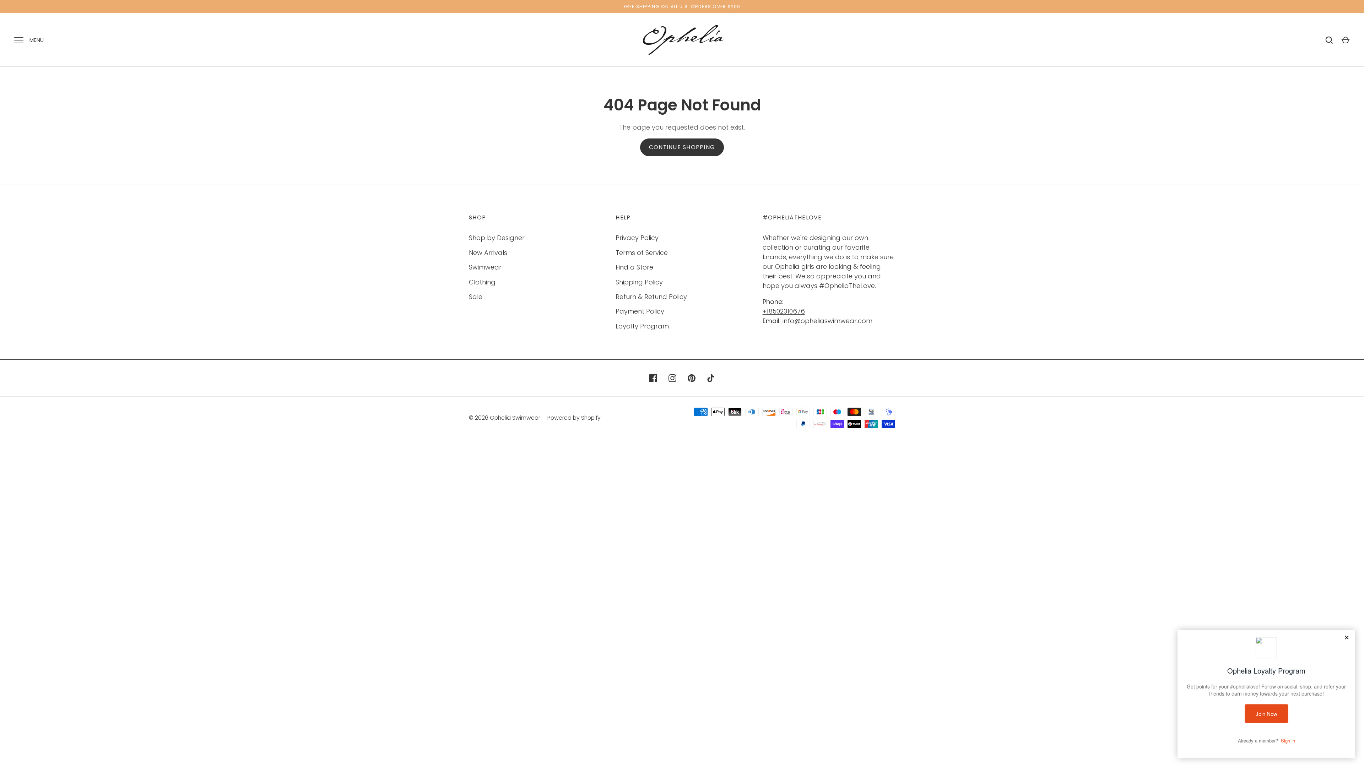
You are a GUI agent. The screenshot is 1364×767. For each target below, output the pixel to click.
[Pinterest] (691, 378)
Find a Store (634, 267)
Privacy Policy (637, 237)
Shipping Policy (639, 282)
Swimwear (485, 267)
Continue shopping (682, 147)
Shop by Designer (497, 237)
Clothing (482, 282)
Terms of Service (642, 252)
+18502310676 (784, 311)
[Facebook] (653, 378)
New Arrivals (488, 252)
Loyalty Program (642, 326)
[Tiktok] (711, 378)
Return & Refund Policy (651, 296)
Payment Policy (640, 311)
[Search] (1329, 40)
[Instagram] (672, 378)
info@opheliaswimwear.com (827, 320)
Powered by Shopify (574, 418)
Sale (475, 296)
